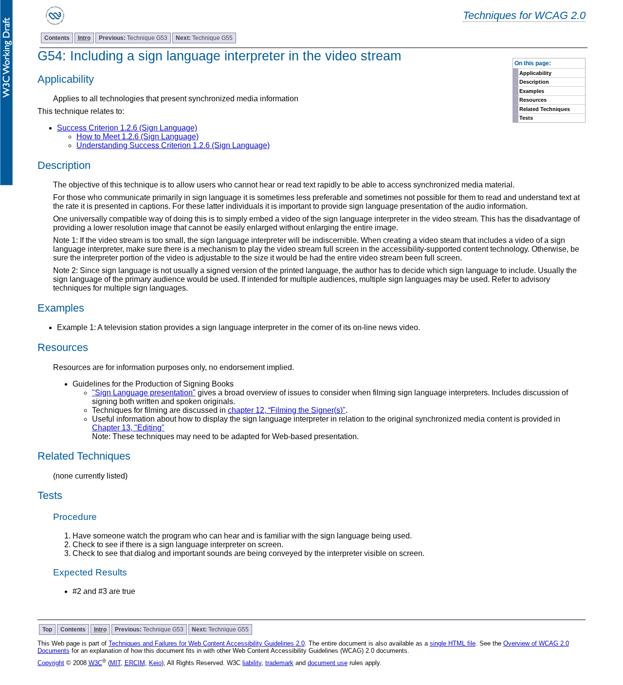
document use (328, 662)
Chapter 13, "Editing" (128, 428)
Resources (533, 100)
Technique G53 (133, 38)
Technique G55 (204, 38)
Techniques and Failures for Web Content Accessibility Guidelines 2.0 (207, 643)
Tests (526, 118)
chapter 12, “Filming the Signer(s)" (287, 410)
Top (47, 629)
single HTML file (453, 643)
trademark (279, 662)
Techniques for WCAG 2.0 (524, 15)
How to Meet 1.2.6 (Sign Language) (137, 136)
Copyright (50, 662)
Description (534, 82)
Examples (531, 91)
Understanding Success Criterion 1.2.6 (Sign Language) (173, 145)
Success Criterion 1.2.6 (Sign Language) (127, 128)
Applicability (535, 73)
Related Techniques (544, 109)
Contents (57, 38)
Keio (155, 662)
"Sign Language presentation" (144, 393)
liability (251, 662)
